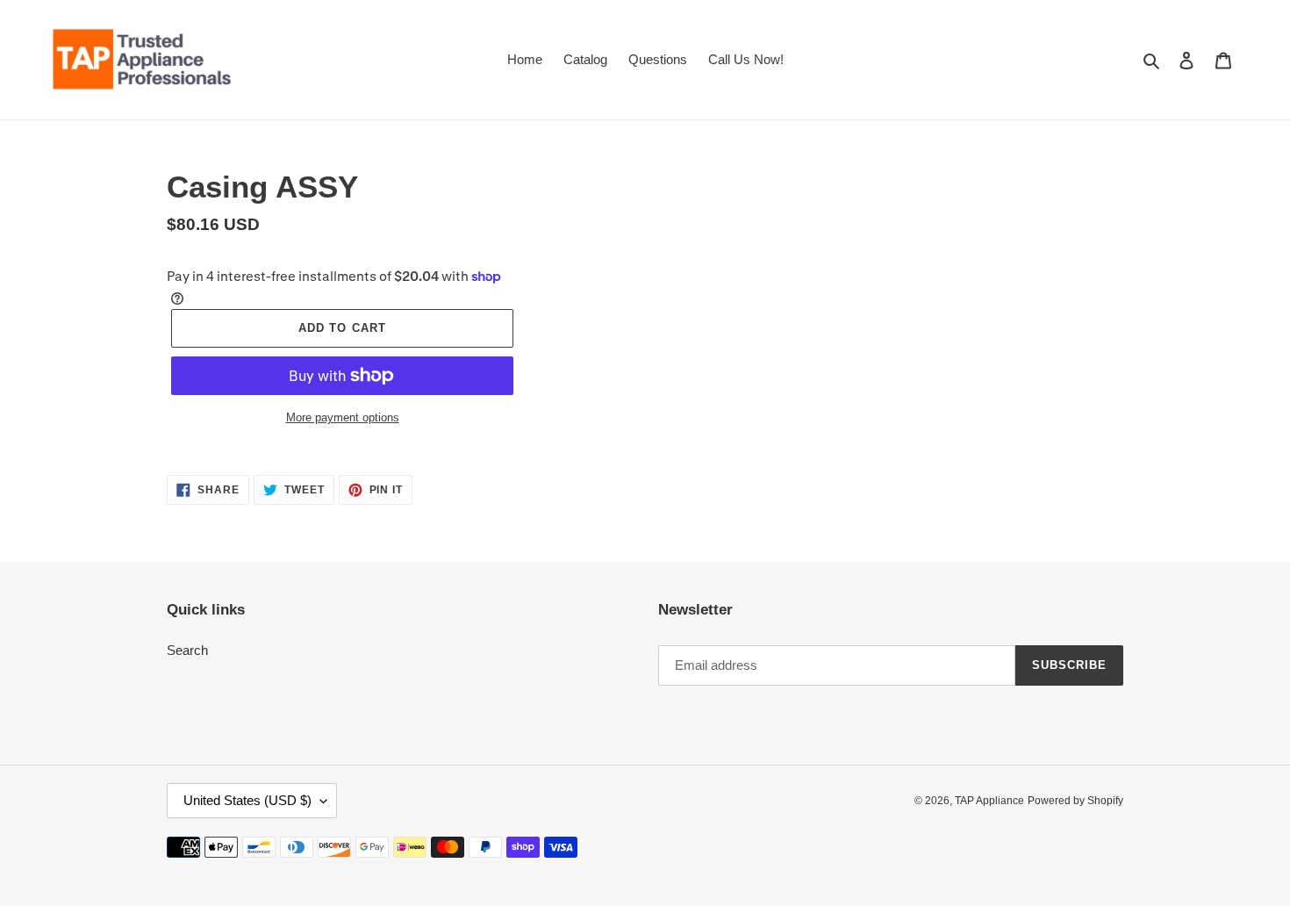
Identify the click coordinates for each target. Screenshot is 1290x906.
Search (187, 650)
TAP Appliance (989, 801)
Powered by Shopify (1075, 801)
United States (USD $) (247, 800)
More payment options (342, 417)
